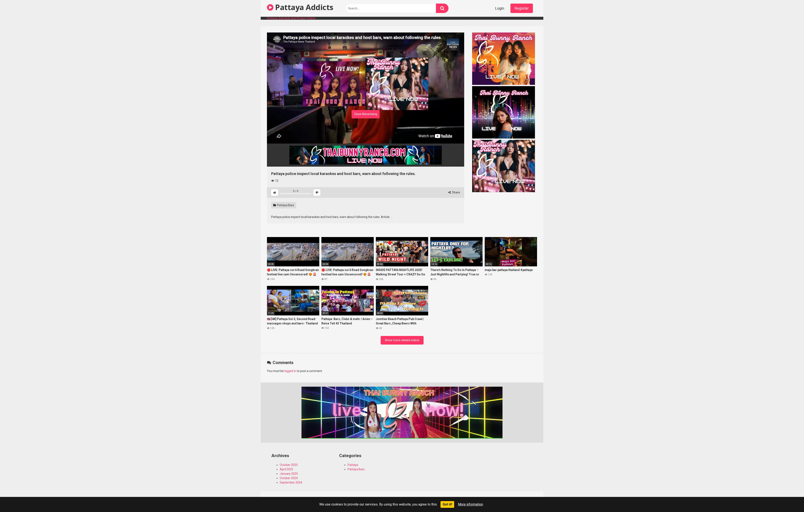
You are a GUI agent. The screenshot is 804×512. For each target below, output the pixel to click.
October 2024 (289, 478)
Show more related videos (402, 340)
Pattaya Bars (285, 205)
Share (455, 192)
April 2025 (286, 469)
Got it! (447, 504)
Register (522, 8)
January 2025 (289, 473)
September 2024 (291, 482)
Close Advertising (365, 114)
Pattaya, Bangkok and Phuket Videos (291, 18)
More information (470, 504)
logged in (290, 371)
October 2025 (289, 465)
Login (499, 8)
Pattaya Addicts (303, 7)
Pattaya (353, 465)
